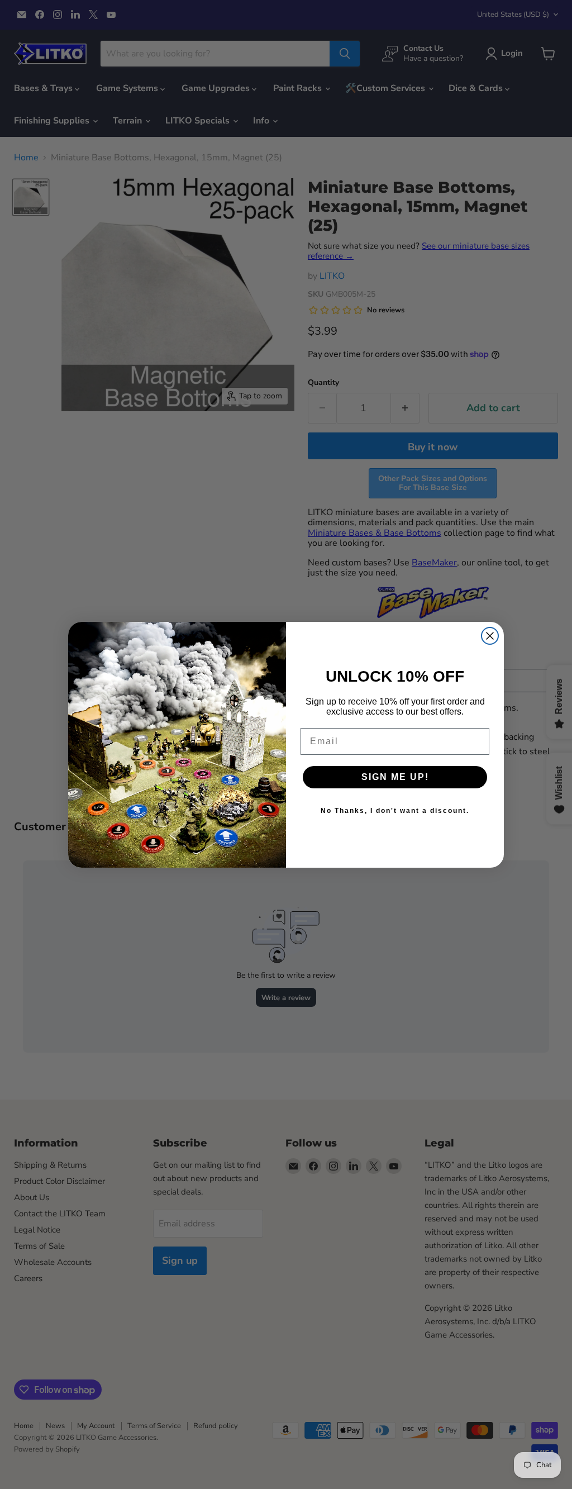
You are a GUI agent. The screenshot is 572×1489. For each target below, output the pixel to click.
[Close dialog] (490, 635)
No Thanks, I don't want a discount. (395, 811)
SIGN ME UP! (395, 777)
